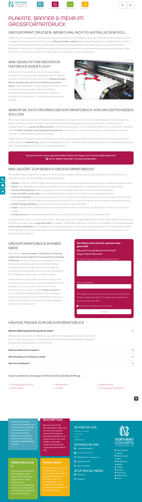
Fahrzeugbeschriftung (22, 384)
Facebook (80, 475)
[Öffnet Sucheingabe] (122, 5)
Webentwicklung (70, 8)
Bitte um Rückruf (83, 466)
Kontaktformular (83, 461)
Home (119, 478)
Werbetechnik (106, 384)
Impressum (121, 472)
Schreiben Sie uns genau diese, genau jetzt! (98, 259)
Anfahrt (120, 467)
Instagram (81, 479)
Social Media (85, 8)
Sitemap (120, 470)
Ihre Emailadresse (85, 282)
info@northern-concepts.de (88, 457)
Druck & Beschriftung (55, 8)
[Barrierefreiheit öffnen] (136, 398)
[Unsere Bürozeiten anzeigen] (2, 185)
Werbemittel (62, 384)
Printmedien (17, 388)
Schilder (59, 388)
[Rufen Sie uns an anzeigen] (2, 179)
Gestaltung (40, 8)
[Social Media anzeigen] (2, 192)
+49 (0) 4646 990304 (85, 448)
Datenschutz (122, 475)
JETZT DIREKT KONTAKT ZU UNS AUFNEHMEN (72, 159)
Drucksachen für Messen (112, 388)
